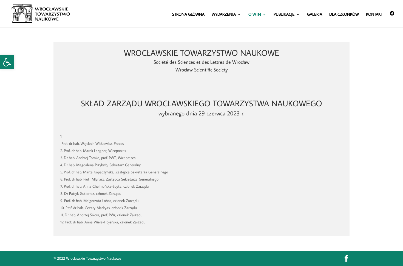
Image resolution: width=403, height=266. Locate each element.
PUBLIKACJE (284, 14)
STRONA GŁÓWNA (188, 14)
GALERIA (314, 14)
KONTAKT (374, 14)
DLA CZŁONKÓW (344, 14)
